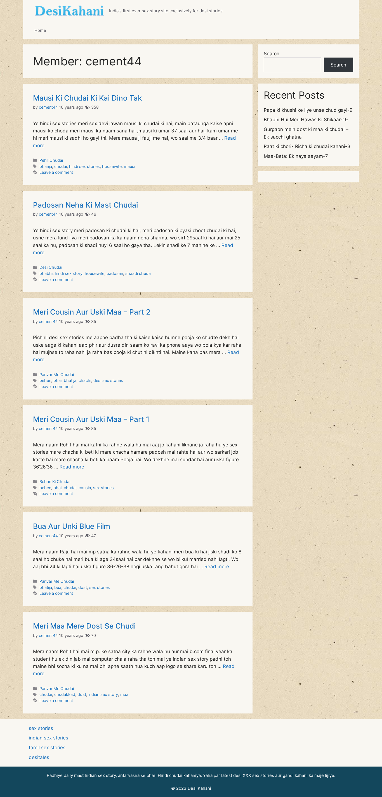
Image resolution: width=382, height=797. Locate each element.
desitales (39, 757)
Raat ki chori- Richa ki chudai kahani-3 (307, 146)
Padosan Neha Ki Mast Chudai (85, 205)
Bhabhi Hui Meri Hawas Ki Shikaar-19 (306, 119)
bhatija (70, 380)
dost (82, 587)
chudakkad (64, 694)
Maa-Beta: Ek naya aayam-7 (296, 156)
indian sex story (103, 694)
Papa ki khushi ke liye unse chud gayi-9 (308, 110)
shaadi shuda (138, 273)
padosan (115, 273)
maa (124, 694)
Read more (72, 467)
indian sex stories (48, 738)
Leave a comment (56, 172)
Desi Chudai (50, 267)
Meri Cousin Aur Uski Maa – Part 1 (91, 419)
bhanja (45, 166)
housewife (112, 166)
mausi (129, 166)
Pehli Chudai (51, 160)
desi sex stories (108, 380)
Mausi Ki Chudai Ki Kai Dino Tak (87, 98)
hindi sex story (68, 273)
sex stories (103, 487)
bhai (57, 380)
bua (57, 587)
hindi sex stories (84, 166)
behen (45, 380)
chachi (85, 380)
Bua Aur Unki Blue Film (71, 526)
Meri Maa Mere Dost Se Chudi (84, 626)
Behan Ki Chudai (54, 481)
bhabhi (46, 273)
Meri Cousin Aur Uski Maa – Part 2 (91, 312)
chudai (60, 166)
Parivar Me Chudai (56, 374)
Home (40, 30)
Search (271, 53)
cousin (85, 487)
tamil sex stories (47, 747)
